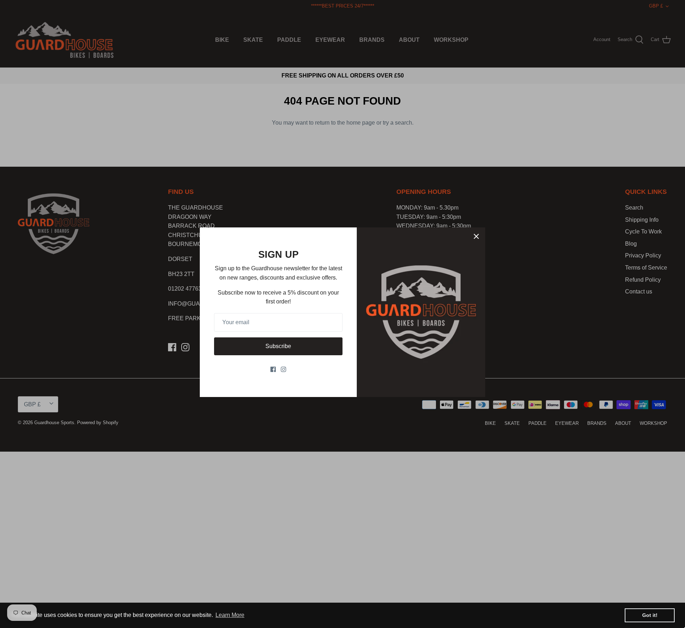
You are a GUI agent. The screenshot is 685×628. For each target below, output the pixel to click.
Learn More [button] (229, 615)
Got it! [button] (650, 615)
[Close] (476, 236)
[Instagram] (283, 369)
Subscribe (278, 346)
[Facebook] (273, 369)
